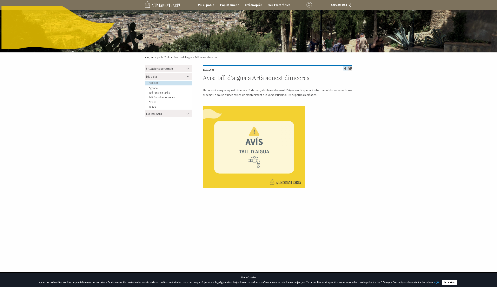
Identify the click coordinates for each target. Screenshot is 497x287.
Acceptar (449, 282)
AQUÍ (436, 282)
